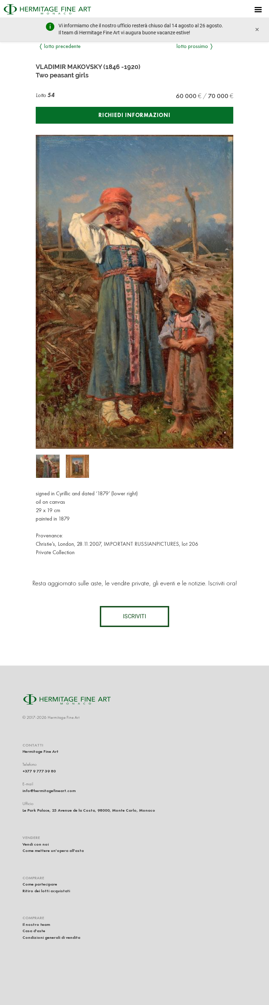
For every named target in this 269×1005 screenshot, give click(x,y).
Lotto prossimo (192, 46)
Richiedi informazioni (134, 115)
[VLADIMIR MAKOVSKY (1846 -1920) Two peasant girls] (48, 466)
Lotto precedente (62, 46)
